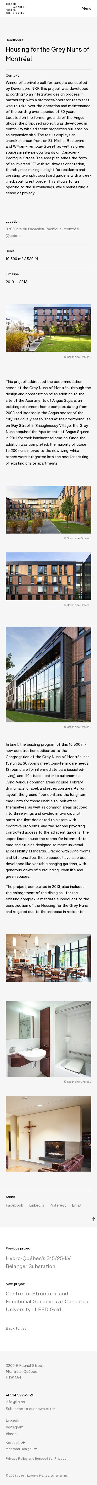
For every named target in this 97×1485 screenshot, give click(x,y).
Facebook (14, 1205)
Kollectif (12, 1443)
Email (76, 1205)
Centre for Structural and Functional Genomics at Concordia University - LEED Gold (48, 1301)
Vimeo (11, 1433)
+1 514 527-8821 (19, 1395)
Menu (86, 8)
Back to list (16, 1328)
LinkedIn (36, 1205)
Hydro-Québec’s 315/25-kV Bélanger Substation (38, 1262)
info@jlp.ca (15, 1401)
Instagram (14, 1427)
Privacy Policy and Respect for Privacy (36, 1458)
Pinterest (57, 1205)
